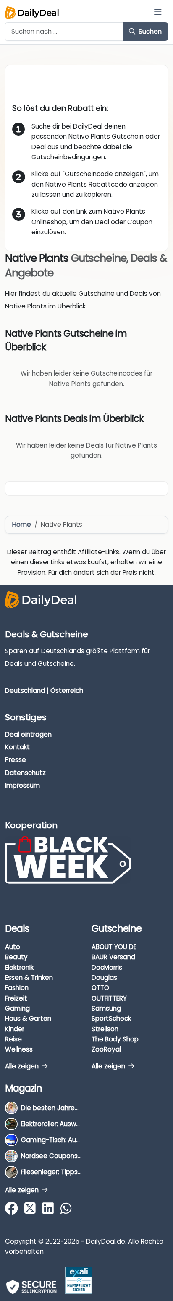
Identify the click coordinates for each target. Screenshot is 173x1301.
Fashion (17, 987)
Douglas (104, 977)
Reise (13, 1039)
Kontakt (17, 747)
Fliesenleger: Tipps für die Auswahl (73, 1171)
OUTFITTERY (109, 998)
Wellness (19, 1049)
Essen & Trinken (29, 977)
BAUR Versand (113, 956)
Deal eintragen (28, 734)
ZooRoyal (106, 1049)
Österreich (66, 690)
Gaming (17, 1008)
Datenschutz (25, 772)
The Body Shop (115, 1039)
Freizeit (16, 998)
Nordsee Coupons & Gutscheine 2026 (80, 1155)
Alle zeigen (22, 1066)
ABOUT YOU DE (114, 946)
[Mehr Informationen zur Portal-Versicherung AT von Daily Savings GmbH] (78, 1280)
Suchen (149, 31)
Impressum (22, 785)
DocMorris (107, 967)
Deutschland (25, 690)
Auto (12, 946)
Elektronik (19, 967)
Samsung (106, 1008)
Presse (15, 759)
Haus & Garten (28, 1018)
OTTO (100, 987)
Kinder (14, 1029)
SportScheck (111, 1018)
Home (21, 524)
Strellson (105, 1029)
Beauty (16, 956)
